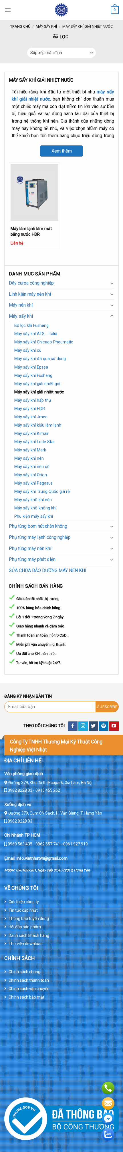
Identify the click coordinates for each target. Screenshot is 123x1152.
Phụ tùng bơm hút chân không (38, 526)
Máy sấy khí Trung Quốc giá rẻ (42, 491)
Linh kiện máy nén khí (30, 294)
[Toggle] (112, 283)
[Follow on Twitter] (93, 726)
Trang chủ (20, 26)
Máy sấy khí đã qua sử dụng (40, 358)
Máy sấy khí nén (29, 458)
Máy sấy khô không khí (35, 508)
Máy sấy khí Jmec (30, 417)
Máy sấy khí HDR (29, 408)
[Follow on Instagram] (83, 726)
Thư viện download (26, 943)
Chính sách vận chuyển (29, 988)
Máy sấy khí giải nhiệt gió (37, 383)
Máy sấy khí (46, 26)
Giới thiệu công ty (24, 901)
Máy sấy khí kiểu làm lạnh (37, 425)
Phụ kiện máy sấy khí (33, 516)
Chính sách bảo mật (26, 997)
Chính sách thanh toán (29, 980)
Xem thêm (61, 151)
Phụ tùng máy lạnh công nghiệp (40, 537)
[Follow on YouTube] (114, 726)
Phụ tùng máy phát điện (32, 559)
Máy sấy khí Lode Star (34, 441)
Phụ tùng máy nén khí (30, 548)
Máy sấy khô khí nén (33, 499)
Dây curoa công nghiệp (31, 283)
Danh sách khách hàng (29, 935)
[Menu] (7, 10)
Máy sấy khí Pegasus (33, 483)
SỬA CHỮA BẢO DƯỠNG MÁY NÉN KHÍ (47, 570)
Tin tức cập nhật (23, 910)
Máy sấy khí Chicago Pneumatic (43, 342)
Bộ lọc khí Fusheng (31, 325)
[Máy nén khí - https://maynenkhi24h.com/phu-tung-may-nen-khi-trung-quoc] (61, 10)
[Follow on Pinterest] (103, 726)
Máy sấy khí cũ (27, 350)
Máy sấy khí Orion (30, 475)
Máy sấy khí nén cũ (31, 466)
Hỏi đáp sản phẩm (25, 927)
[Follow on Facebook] (73, 726)
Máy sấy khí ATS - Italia (35, 333)
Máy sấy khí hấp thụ (32, 400)
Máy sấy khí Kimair (31, 433)
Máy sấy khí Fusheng (33, 375)
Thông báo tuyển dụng (29, 918)
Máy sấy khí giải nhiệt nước (39, 392)
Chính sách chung (24, 971)
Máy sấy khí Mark (30, 450)
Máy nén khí (21, 305)
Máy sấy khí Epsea (31, 367)
